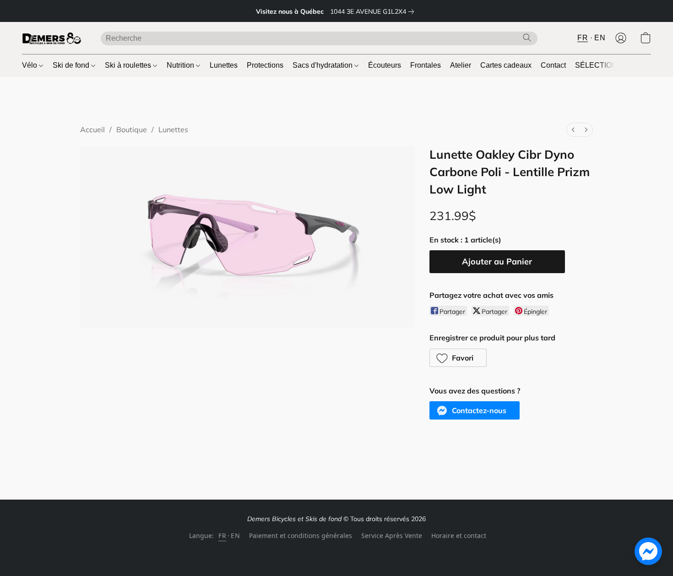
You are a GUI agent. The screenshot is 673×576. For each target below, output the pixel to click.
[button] (52, 38)
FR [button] (582, 38)
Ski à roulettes (129, 65)
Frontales (425, 65)
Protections (265, 65)
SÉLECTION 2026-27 (610, 65)
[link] (374, 11)
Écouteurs (384, 65)
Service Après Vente (391, 535)
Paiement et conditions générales (300, 535)
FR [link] (222, 535)
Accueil (92, 129)
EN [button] (599, 38)
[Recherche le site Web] (527, 37)
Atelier (460, 65)
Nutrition (181, 65)
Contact (553, 65)
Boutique (131, 129)
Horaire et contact (458, 535)
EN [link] (235, 535)
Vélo (30, 65)
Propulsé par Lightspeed (336, 552)
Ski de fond (72, 65)
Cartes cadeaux (506, 65)
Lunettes (224, 65)
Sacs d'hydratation (323, 65)
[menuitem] (573, 129)
